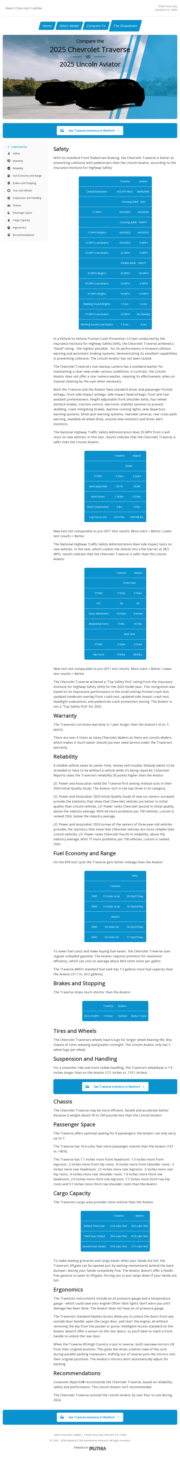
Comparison (19, 147)
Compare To (96, 26)
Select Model (69, 26)
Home (47, 26)
